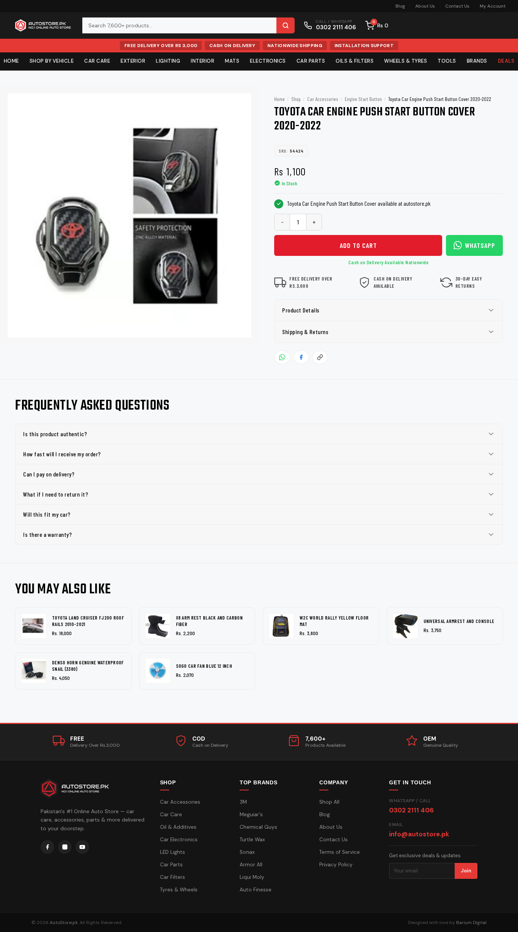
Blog (400, 6)
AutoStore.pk (64, 922)
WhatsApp (480, 245)
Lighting (168, 61)
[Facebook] (47, 847)
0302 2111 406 (411, 810)
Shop (296, 99)
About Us (425, 6)
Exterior (133, 61)
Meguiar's (251, 814)
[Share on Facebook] (301, 357)
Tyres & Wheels (179, 889)
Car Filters (172, 877)
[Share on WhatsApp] (282, 357)
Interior (202, 61)
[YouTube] (82, 847)
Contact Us (457, 6)
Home (279, 99)
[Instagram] (65, 847)
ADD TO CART (358, 245)
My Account (492, 6)
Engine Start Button (363, 99)
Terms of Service (339, 852)
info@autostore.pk (419, 834)
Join (466, 870)
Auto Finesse (256, 889)
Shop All (329, 802)
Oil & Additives (178, 827)
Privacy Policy (336, 864)
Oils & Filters (355, 61)
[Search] (285, 25)
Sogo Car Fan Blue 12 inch (204, 666)
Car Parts (311, 61)
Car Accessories (322, 99)
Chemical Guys (258, 827)
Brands (477, 61)
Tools (447, 61)
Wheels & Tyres (405, 61)
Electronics (268, 61)
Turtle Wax (252, 839)
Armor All (251, 864)
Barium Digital (471, 922)
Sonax (247, 852)
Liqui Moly (252, 877)
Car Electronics (179, 839)
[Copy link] (320, 357)
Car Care (97, 61)
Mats (232, 61)
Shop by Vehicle (52, 61)
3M (243, 802)
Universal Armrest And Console (459, 621)
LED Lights (172, 852)
